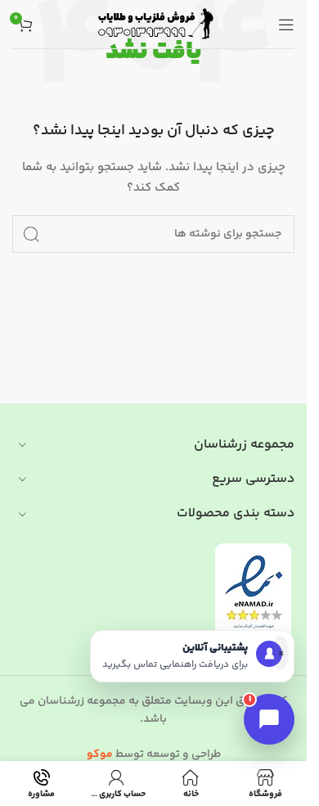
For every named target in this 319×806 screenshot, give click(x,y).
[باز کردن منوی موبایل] (286, 24)
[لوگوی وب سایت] (153, 25)
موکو (100, 754)
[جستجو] (31, 234)
